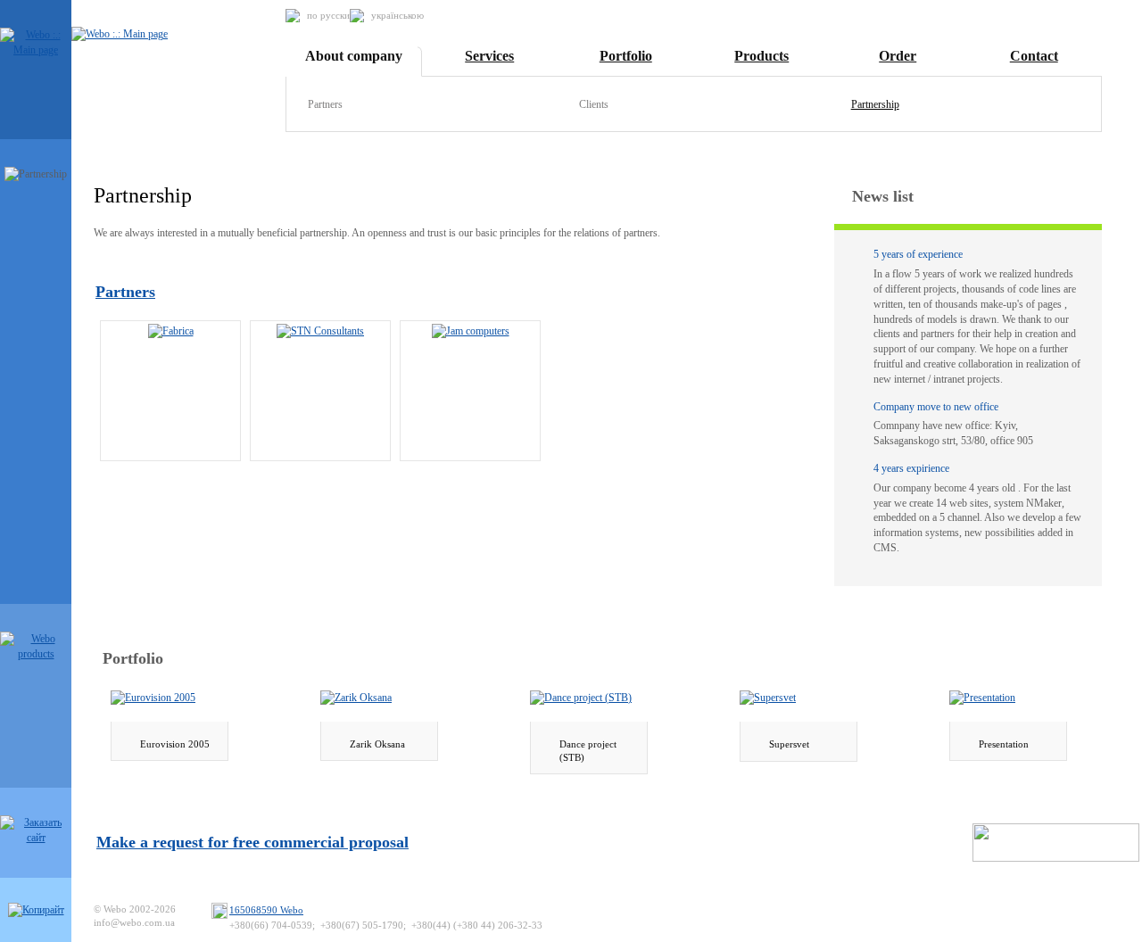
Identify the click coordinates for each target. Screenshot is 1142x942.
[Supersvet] (768, 697)
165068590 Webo (266, 910)
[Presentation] (982, 697)
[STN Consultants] (320, 330)
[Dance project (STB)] (581, 697)
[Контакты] (36, 910)
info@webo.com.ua (134, 922)
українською (397, 15)
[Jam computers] (470, 330)
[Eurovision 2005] (153, 697)
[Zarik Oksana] (356, 697)
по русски (328, 15)
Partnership (875, 104)
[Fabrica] (171, 330)
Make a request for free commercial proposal (252, 842)
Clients (593, 104)
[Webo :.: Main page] (35, 50)
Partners (325, 104)
